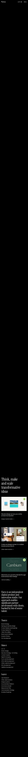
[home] (3, 2)
